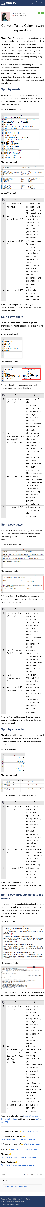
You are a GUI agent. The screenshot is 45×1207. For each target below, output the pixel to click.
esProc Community (14, 1201)
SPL (14, 1199)
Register (40, 3)
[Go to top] (34, 967)
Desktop (3, 1174)
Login (32, 3)
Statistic (28, 1199)
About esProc (6, 1199)
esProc (20, 1199)
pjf (13, 13)
